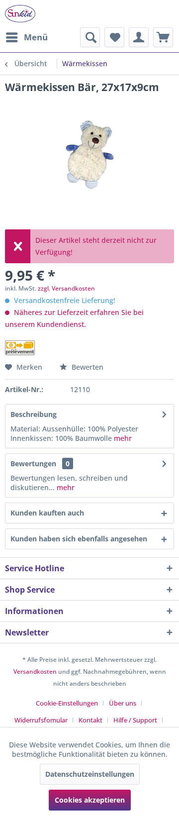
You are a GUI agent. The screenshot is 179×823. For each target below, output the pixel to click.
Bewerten (86, 367)
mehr (123, 438)
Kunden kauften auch (47, 512)
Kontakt (90, 720)
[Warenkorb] (163, 37)
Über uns (122, 703)
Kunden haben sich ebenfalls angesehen (78, 538)
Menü (36, 37)
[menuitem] (26, 37)
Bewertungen (33, 463)
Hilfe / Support (135, 720)
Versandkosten (35, 671)
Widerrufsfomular (41, 720)
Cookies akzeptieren (90, 800)
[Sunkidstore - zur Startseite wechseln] (20, 13)
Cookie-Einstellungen (67, 703)
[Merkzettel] (114, 37)
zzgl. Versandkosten (66, 288)
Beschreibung (33, 414)
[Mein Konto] (139, 37)
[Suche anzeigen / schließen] (90, 37)
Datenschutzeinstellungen (89, 774)
